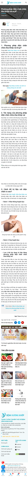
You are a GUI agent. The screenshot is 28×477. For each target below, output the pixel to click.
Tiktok (18, 449)
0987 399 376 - (6, 436)
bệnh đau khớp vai (13, 50)
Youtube (18, 447)
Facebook (18, 444)
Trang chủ (3, 15)
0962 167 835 (15, 436)
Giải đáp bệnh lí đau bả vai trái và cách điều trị (21, 364)
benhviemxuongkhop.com (14, 465)
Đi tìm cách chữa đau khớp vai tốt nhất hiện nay (6, 400)
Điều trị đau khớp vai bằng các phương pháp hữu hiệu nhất (15, 308)
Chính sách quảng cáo (6, 449)
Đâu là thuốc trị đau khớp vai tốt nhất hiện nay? (20, 382)
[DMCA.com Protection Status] (20, 454)
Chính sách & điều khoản (5, 454)
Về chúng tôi (4, 443)
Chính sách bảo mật (6, 451)
